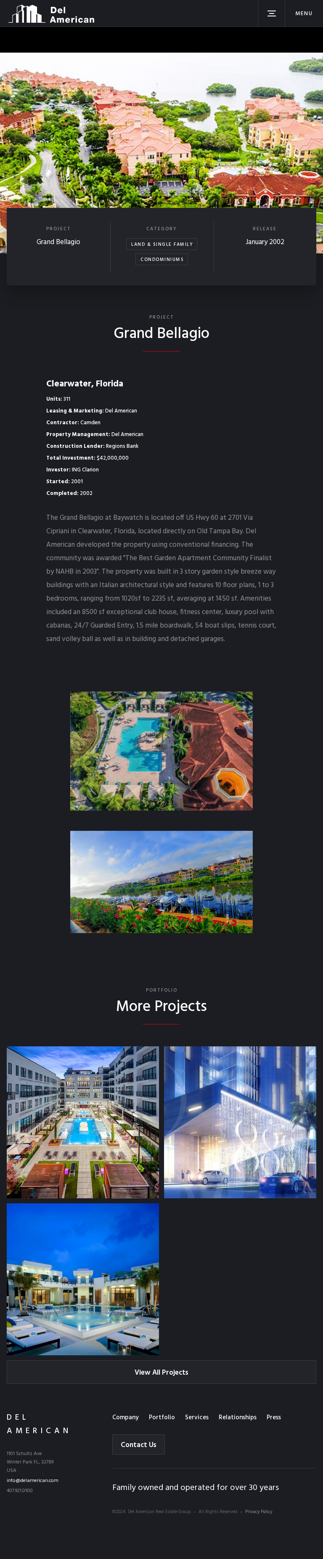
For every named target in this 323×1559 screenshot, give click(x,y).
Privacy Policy (258, 1511)
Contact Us (138, 1445)
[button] (304, 13)
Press (274, 1418)
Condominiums (162, 259)
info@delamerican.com (32, 1481)
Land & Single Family (162, 244)
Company (125, 1418)
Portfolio (162, 1418)
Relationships (238, 1418)
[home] (51, 13)
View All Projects (161, 1372)
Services (197, 1418)
